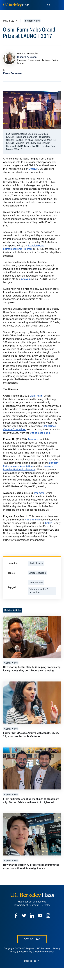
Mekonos (33, 439)
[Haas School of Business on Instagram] (48, 915)
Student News (32, 21)
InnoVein (26, 278)
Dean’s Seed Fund (40, 432)
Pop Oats (39, 492)
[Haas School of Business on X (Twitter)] (23, 915)
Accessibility (26, 951)
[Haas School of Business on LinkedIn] (32, 915)
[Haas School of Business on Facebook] (15, 915)
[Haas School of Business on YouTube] (40, 915)
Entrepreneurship (37, 573)
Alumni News (11, 663)
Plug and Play (32, 519)
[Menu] (57, 5)
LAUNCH (33, 168)
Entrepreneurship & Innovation (38, 591)
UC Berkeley (43, 948)
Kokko (48, 523)
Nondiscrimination (44, 951)
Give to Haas (32, 939)
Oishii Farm (36, 395)
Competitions (36, 582)
